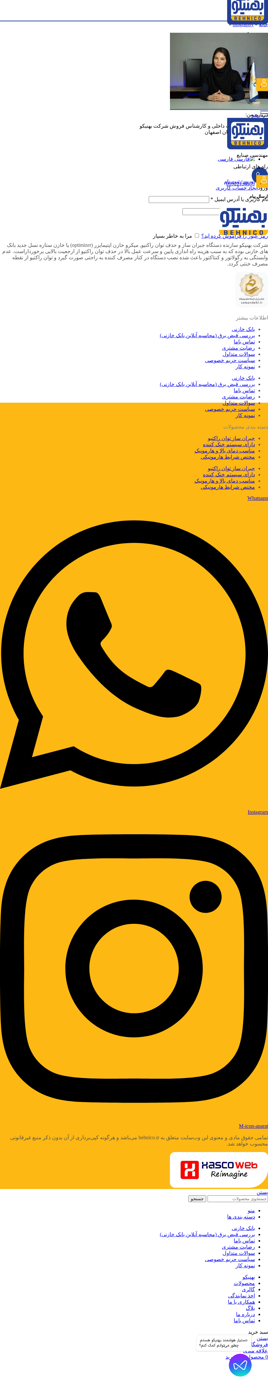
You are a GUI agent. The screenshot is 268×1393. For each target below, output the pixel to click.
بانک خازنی (243, 329)
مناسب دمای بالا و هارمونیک (224, 450)
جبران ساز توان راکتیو (231, 438)
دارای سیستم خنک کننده (229, 444)
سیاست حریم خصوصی (230, 360)
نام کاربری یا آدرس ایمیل (239, 199)
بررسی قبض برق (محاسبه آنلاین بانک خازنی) (207, 335)
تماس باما (244, 341)
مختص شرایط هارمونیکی (228, 457)
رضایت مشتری (238, 348)
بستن (262, 1192)
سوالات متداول (239, 354)
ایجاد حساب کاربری (237, 188)
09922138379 (240, 183)
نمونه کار (245, 366)
